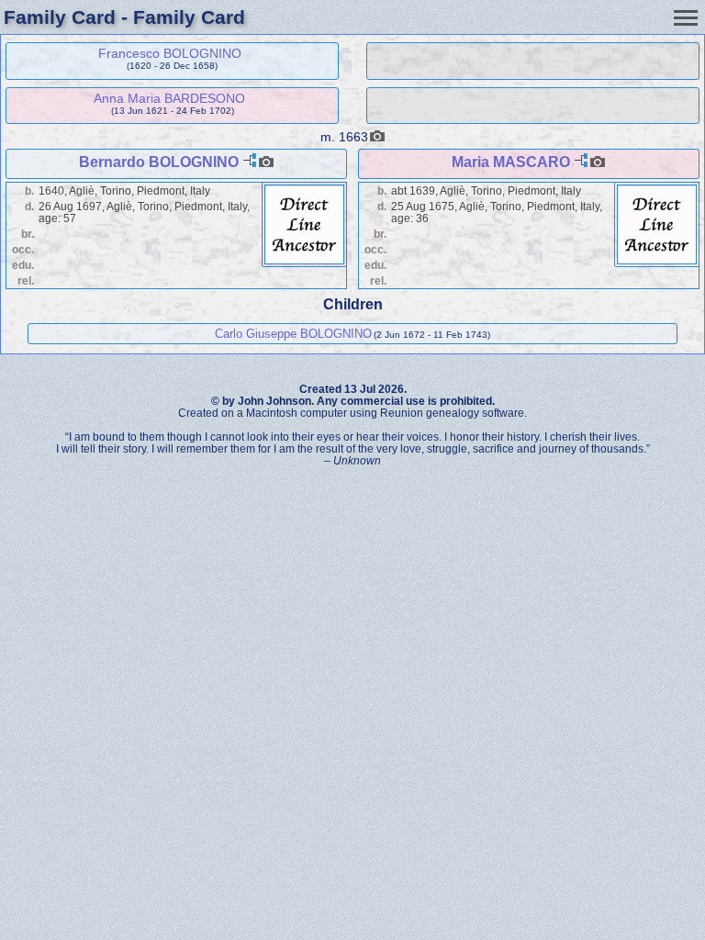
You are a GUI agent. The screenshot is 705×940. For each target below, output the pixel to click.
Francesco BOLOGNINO (169, 53)
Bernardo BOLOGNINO (159, 162)
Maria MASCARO (511, 162)
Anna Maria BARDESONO (169, 98)
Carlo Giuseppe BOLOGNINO (293, 334)
